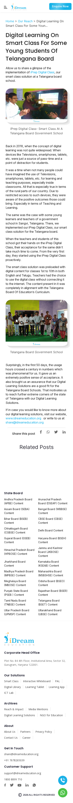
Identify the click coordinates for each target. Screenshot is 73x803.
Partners (25, 731)
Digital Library (12, 687)
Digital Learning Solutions (19, 715)
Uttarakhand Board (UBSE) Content (49, 612)
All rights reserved (42, 794)
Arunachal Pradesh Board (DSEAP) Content (52, 501)
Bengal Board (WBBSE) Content (52, 511)
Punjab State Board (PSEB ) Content (16, 592)
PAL (57, 681)
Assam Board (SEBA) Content (17, 511)
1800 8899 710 (13, 779)
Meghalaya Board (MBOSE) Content (15, 583)
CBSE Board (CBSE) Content (50, 520)
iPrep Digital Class (42, 72)
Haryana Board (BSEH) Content (52, 540)
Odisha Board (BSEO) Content (51, 583)
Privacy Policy (43, 731)
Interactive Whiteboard (37, 681)
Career (26, 737)
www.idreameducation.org (23, 418)
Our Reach (25, 21)
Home (10, 21)
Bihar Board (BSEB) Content (16, 520)
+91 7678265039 (14, 760)
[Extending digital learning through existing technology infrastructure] (52, 458)
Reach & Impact (14, 709)
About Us (9, 731)
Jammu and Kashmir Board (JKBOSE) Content (50, 551)
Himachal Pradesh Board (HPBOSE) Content (19, 551)
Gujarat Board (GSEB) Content (17, 540)
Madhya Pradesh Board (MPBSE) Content (18, 573)
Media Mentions (38, 709)
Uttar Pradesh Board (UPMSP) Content (16, 612)
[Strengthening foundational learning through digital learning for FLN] (21, 458)
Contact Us (11, 737)
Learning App (57, 687)
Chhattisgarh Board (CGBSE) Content (16, 530)
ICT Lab (8, 693)
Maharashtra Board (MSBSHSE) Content (50, 573)
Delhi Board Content (50, 530)
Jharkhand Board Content (14, 563)
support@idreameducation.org (22, 773)
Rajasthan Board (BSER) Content (53, 592)
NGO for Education (51, 715)
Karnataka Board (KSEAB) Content (48, 563)
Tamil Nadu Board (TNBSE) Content (15, 602)
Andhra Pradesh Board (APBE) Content (18, 501)
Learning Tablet (34, 687)
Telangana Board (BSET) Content (49, 602)
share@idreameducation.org (25, 422)
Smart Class (11, 681)
